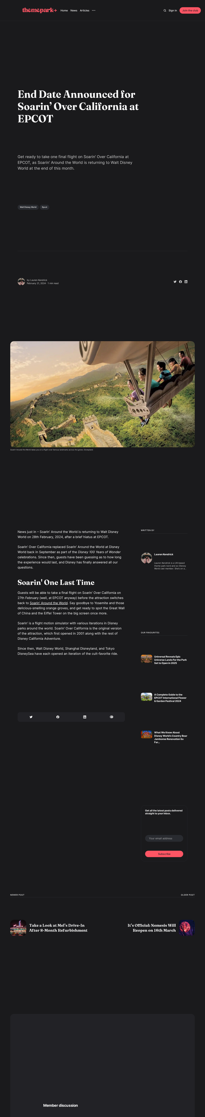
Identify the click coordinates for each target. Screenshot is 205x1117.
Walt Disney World (28, 207)
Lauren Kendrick (38, 280)
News (73, 10)
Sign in (173, 10)
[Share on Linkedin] (184, 281)
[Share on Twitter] (173, 281)
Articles (84, 10)
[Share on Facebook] (179, 281)
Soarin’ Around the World (49, 603)
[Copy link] (111, 717)
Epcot (44, 207)
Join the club (190, 10)
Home (64, 10)
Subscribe (164, 854)
